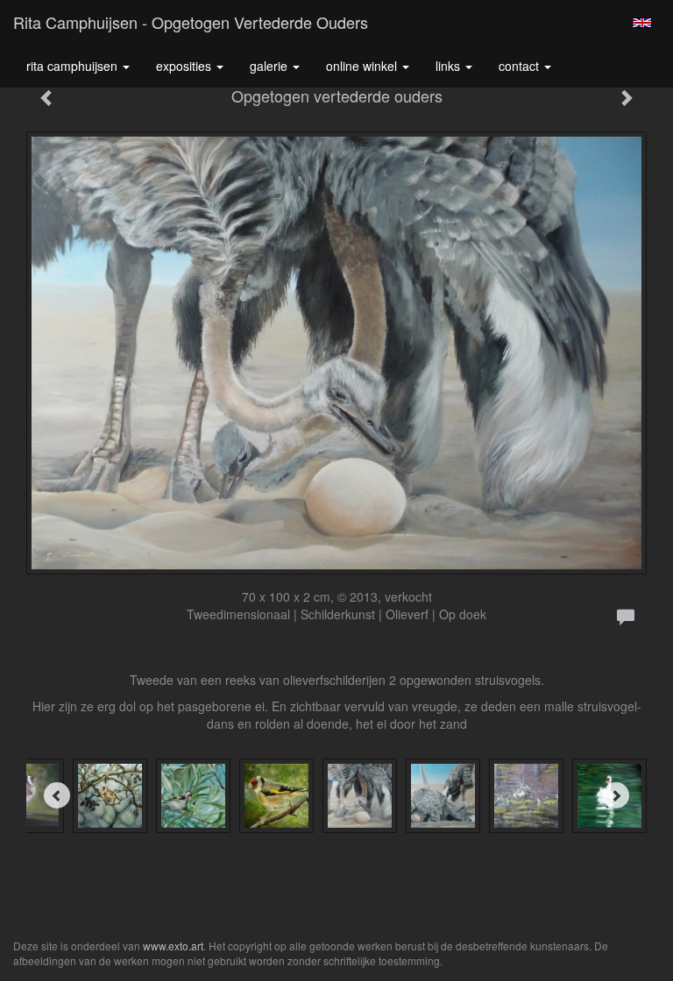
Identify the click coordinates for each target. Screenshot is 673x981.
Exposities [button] (185, 65)
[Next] (616, 795)
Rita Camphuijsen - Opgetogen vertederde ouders (190, 22)
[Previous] (57, 795)
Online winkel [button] (363, 65)
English (642, 23)
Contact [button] (520, 65)
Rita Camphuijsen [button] (73, 65)
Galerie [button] (270, 65)
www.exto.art (173, 945)
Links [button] (450, 65)
